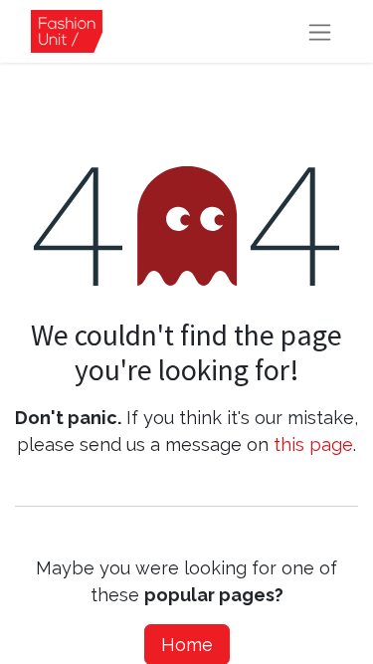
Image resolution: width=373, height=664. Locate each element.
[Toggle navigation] (319, 31)
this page (313, 444)
